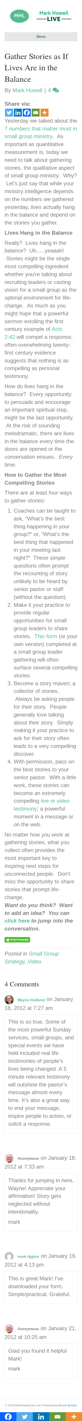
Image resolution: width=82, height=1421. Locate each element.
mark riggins (28, 1256)
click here (17, 921)
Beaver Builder (68, 1405)
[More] (45, 113)
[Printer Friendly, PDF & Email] (17, 939)
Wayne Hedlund (31, 1000)
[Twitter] (9, 113)
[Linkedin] (18, 113)
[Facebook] (27, 113)
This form (45, 636)
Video (34, 961)
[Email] (36, 113)
